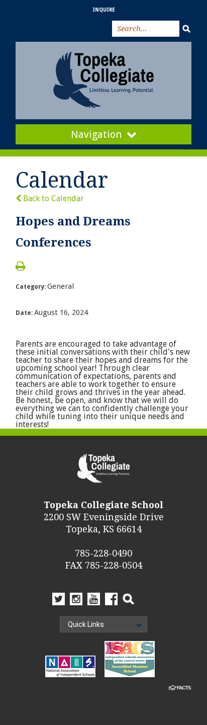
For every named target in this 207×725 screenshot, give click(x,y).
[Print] (20, 267)
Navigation (96, 134)
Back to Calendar (52, 198)
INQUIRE (103, 10)
